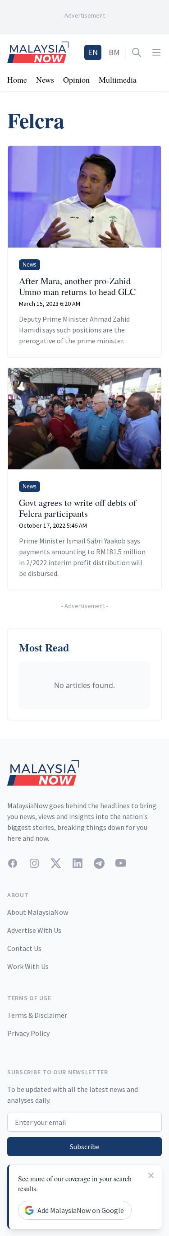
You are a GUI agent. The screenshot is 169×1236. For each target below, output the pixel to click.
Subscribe (85, 1146)
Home (17, 79)
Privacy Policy (28, 1033)
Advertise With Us (34, 930)
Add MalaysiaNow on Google (80, 1210)
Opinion (76, 79)
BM (114, 52)
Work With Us (28, 966)
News (45, 79)
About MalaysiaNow (37, 912)
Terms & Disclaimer (37, 1015)
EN (93, 52)
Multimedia (118, 79)
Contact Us (24, 948)
